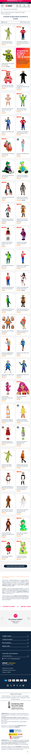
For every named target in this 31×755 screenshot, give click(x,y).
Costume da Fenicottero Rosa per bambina (7, 398)
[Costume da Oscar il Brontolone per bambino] (23, 433)
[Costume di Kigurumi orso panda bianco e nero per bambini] (23, 478)
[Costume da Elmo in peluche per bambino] (8, 433)
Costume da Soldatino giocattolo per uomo (23, 132)
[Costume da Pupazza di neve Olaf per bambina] (23, 501)
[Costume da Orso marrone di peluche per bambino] (8, 525)
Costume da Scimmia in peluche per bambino (23, 310)
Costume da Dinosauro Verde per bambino (8, 310)
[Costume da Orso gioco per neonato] (8, 55)
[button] (28, 6)
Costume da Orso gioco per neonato (8, 64)
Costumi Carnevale (9, 12)
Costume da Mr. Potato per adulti (8, 331)
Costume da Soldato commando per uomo (22, 198)
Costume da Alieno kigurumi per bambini (7, 42)
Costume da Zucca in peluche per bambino (22, 465)
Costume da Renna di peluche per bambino (7, 487)
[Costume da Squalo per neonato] (8, 189)
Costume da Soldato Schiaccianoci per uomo (7, 244)
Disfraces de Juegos (19, 12)
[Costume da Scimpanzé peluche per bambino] (23, 77)
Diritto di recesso (15, 699)
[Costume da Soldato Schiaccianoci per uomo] (8, 234)
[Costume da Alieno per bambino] (23, 366)
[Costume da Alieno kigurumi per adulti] (8, 456)
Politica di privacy (6, 696)
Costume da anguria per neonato (22, 533)
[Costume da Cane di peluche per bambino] (8, 501)
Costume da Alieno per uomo (8, 132)
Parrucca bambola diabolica (22, 397)
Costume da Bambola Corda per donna (22, 331)
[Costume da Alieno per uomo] (8, 124)
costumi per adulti (9, 593)
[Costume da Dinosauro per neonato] (8, 167)
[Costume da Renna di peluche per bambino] (8, 478)
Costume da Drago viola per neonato (22, 243)
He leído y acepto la (11, 658)
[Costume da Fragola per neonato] (8, 548)
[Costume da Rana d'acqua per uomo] (23, 100)
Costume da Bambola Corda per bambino (7, 353)
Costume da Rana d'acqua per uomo (21, 109)
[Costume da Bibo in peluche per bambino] (23, 411)
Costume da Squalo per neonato (8, 198)
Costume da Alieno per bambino (23, 375)
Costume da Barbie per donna (23, 154)
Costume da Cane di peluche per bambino (7, 510)
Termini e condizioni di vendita (8, 697)
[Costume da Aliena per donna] (23, 345)
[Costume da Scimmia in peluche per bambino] (23, 301)
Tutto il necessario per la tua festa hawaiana (15, 2)
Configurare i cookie (25, 697)
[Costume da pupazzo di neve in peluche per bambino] (8, 211)
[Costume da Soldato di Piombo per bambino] (8, 279)
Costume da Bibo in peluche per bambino (22, 420)
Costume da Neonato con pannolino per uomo (7, 110)
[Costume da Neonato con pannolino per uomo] (8, 100)
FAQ (18, 697)
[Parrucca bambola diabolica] (23, 388)
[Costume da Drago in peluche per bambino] (23, 167)
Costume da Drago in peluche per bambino (22, 176)
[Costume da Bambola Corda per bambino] (8, 345)
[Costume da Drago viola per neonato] (23, 234)
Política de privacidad (15, 658)
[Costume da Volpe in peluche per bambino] (8, 411)
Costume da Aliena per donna (23, 353)
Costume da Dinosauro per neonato (8, 176)
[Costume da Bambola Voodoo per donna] (23, 279)
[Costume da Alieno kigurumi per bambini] (8, 33)
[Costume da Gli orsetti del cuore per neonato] (8, 77)
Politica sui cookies (16, 696)
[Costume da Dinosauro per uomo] (8, 257)
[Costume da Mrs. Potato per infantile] (8, 145)
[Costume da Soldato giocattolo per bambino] (23, 33)
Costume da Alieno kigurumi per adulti (7, 465)
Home (2, 12)
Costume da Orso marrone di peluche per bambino (8, 534)
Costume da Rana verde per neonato (21, 557)
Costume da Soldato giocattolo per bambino (23, 42)
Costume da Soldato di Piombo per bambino (8, 288)
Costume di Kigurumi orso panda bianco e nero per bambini (22, 488)
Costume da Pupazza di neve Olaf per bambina (22, 511)
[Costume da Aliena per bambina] (8, 366)
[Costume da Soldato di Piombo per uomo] (23, 257)
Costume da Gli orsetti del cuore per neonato (7, 86)
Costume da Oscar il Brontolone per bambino (22, 443)
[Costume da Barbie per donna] (23, 145)
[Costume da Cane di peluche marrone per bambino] (23, 211)
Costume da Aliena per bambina (8, 375)
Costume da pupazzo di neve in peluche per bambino (7, 220)
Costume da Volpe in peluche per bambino (7, 420)
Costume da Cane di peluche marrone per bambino (22, 220)
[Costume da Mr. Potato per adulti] (8, 323)
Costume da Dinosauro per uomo (8, 266)
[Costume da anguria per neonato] (23, 525)
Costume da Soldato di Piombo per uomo (23, 266)
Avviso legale (25, 696)
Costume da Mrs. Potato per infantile (8, 154)
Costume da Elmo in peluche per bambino (7, 442)
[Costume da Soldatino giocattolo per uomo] (23, 124)
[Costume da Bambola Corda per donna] (23, 323)
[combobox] (15, 9)
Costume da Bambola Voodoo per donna (22, 288)
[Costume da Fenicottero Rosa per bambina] (8, 388)
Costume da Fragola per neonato (7, 557)
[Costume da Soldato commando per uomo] (23, 189)
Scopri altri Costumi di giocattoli (15, 566)
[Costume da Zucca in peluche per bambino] (23, 456)
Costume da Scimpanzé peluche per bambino (23, 87)
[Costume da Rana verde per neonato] (23, 548)
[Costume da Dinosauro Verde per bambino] (8, 301)
